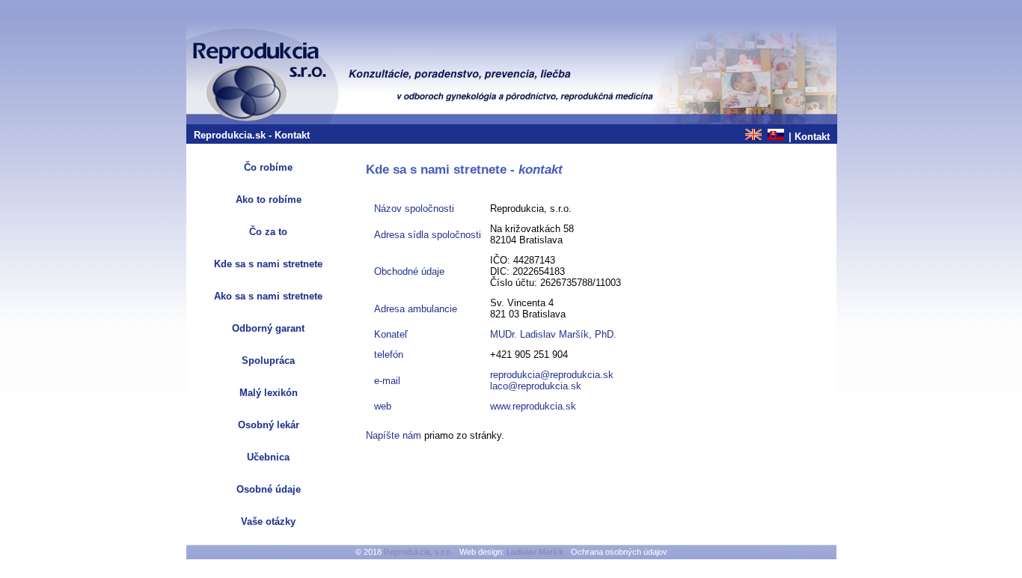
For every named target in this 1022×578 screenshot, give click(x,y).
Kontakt (812, 136)
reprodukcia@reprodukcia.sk (551, 374)
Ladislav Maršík (535, 551)
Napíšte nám (393, 435)
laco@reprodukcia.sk (535, 386)
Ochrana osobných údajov (619, 551)
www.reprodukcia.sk (533, 406)
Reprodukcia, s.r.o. (418, 551)
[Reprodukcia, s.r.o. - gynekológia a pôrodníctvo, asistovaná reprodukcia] (511, 121)
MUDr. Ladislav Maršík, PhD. (553, 334)
